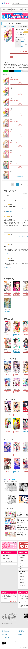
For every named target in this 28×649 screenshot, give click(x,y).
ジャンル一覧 (3, 9)
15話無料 (17, 455)
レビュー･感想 (19, 9)
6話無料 (7, 391)
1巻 (11, 77)
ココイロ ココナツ (9, 211)
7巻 (11, 140)
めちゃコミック (5, 26)
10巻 (11, 171)
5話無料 (17, 414)
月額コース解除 (21, 631)
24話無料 (8, 431)
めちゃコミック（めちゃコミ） (23, 647)
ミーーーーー (7, 228)
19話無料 (17, 391)
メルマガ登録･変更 (5, 631)
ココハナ (17, 26)
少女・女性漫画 (7, 558)
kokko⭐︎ (6, 238)
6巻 (11, 130)
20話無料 (8, 294)
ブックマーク (18, 70)
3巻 (11, 98)
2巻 (11, 88)
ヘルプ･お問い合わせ (6, 637)
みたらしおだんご (8, 253)
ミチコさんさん (8, 267)
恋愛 (22, 46)
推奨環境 (20, 634)
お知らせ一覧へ (13, 601)
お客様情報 (20, 630)
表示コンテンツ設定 (22, 633)
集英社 (22, 41)
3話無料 (7, 334)
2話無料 (17, 374)
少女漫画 (12, 26)
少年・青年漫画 (7, 555)
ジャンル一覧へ (13, 563)
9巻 (11, 161)
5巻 (11, 119)
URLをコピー (24, 70)
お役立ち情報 (4, 634)
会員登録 (3, 630)
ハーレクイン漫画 (7, 561)
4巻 (11, 109)
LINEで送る (6, 70)
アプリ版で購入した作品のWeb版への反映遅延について (9, 597)
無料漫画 (9, 9)
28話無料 (17, 294)
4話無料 (7, 374)
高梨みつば (23, 37)
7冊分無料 (17, 431)
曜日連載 (13, 9)
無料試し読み (7, 311)
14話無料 (8, 414)
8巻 (11, 150)
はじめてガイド (5, 633)
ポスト (12, 70)
